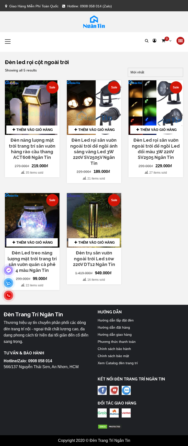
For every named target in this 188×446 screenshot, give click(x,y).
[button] (166, 41)
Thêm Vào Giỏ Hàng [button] (34, 130)
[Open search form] (147, 41)
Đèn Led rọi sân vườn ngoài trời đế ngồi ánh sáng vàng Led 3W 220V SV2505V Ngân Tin (94, 152)
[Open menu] (180, 41)
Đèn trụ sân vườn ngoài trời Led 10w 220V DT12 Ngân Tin (94, 258)
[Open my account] (154, 41)
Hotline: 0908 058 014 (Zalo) (89, 6)
